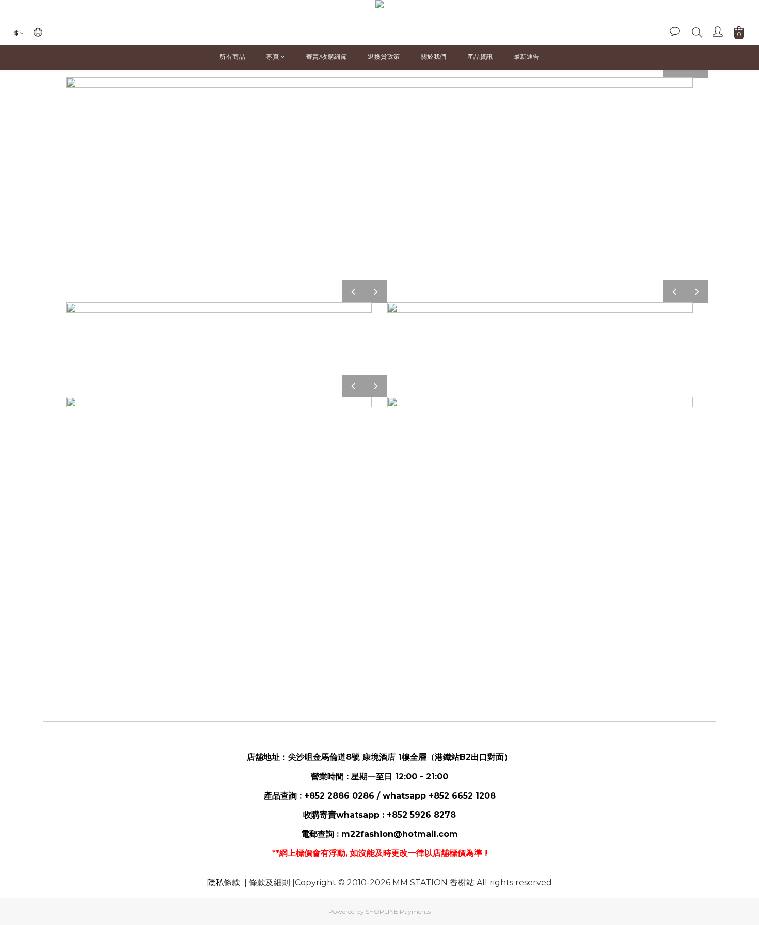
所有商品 (232, 56)
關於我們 (434, 56)
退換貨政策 (384, 56)
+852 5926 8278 (421, 815)
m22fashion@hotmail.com (399, 834)
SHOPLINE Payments (398, 911)
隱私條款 (223, 882)
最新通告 (527, 56)
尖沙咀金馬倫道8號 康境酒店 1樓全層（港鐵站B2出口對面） (400, 757)
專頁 (272, 56)
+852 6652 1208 (462, 796)
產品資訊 (480, 56)
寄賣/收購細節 (326, 56)
